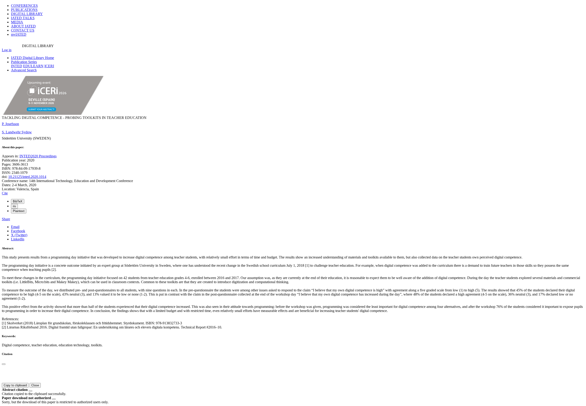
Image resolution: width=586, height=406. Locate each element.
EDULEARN (33, 66)
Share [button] (6, 219)
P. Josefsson (10, 124)
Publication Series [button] (24, 62)
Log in (6, 50)
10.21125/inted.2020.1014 (27, 177)
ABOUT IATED (23, 26)
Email (15, 227)
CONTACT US (22, 30)
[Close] (3, 364)
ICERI (49, 66)
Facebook (18, 231)
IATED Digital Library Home (32, 58)
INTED (16, 66)
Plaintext (18, 211)
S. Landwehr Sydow (17, 132)
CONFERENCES (24, 6)
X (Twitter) (19, 235)
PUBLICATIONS (24, 10)
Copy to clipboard (15, 385)
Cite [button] (5, 193)
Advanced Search (24, 70)
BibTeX (17, 201)
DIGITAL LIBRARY (27, 14)
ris (14, 206)
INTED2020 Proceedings (38, 156)
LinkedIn (17, 239)
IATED (23, 18)
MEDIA (17, 22)
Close (35, 385)
